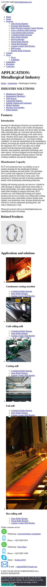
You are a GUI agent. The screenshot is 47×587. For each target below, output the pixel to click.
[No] (15, 585)
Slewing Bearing (17, 39)
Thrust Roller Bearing (19, 42)
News (8, 55)
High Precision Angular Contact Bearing (27, 28)
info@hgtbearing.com (23, 2)
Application (10, 62)
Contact (9, 53)
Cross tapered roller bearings (22, 33)
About (8, 19)
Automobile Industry (14, 101)
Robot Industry (12, 110)
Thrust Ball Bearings (19, 44)
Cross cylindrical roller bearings (23, 30)
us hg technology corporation (29, 534)
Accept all (5, 585)
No (12, 585)
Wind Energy (11, 98)
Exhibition (15, 60)
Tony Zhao (22, 547)
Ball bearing (16, 48)
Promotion (10, 64)
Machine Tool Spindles (15, 107)
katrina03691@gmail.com (27, 567)
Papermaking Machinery (15, 96)
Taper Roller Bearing (19, 37)
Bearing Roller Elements (20, 51)
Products (9, 21)
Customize (10, 66)
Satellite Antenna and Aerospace (19, 103)
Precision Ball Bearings (20, 26)
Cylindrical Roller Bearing (21, 35)
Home (8, 17)
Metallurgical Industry (14, 94)
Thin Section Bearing (19, 24)
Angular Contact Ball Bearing (23, 46)
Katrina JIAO (20, 560)
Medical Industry (12, 105)
